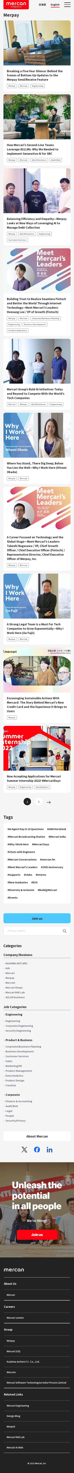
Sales (9, 1061)
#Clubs (28, 874)
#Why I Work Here (18, 844)
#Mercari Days (40, 844)
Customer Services (17, 240)
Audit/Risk (55, 160)
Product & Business (17, 330)
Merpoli (11, 1426)
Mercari (11, 404)
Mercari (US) (13, 1351)
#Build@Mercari (47, 890)
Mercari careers (15, 1317)
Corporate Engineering (19, 1025)
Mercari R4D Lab (15, 992)
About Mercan (37, 1136)
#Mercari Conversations (22, 859)
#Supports (14, 874)
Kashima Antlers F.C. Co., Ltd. (23, 1361)
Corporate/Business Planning (45, 318)
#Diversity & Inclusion (21, 890)
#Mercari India (57, 836)
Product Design (15, 1080)
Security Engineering (18, 1030)
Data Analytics (42, 787)
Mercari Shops (14, 987)
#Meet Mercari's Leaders (23, 867)
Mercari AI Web (15, 1447)
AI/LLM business (39, 160)
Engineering (37, 86)
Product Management (19, 1070)
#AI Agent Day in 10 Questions (26, 829)
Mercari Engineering (18, 1405)
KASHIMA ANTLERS (16, 963)
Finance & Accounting (19, 1101)
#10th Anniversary (52, 867)
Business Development (35, 324)
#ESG (34, 882)
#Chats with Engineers (21, 852)
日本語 (42, 4)
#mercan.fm (47, 859)
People (10, 1115)
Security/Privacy (16, 1120)
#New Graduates (18, 882)
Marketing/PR (14, 1066)
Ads (8, 968)
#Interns (41, 874)
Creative (11, 1085)
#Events (13, 897)
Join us (37, 918)
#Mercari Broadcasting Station (26, 836)
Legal (9, 1111)
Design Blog (13, 1416)
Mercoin (23, 86)
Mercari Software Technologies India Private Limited (36, 1382)
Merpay (11, 86)
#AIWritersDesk (56, 829)
